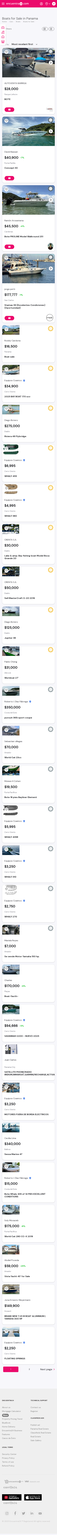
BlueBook (6, 1423)
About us (6, 1407)
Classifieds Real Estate (41, 1432)
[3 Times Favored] (6, 611)
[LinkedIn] (32, 1513)
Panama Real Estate (40, 1429)
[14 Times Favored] (6, 52)
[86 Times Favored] (6, 1048)
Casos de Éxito (9, 1438)
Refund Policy (8, 1465)
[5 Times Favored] (6, 1009)
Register (34, 1411)
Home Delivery (8, 1426)
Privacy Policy (8, 1458)
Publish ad (35, 1425)
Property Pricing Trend (12, 1419)
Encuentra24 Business (12, 1430)
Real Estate (36, 1436)
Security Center (9, 1454)
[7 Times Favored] (6, 121)
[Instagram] (7, 1513)
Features (6, 1434)
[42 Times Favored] (6, 1249)
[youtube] (40, 1513)
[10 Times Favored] (6, 189)
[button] (51, 63)
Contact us (36, 1407)
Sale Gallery (36, 1440)
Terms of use (8, 1462)
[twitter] (15, 1513)
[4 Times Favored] (6, 929)
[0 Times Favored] (6, 528)
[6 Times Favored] (6, 369)
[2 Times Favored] (6, 488)
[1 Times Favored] (6, 258)
